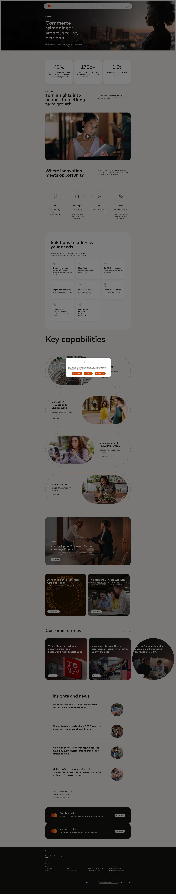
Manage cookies (100, 373)
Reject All (88, 373)
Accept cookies (76, 373)
